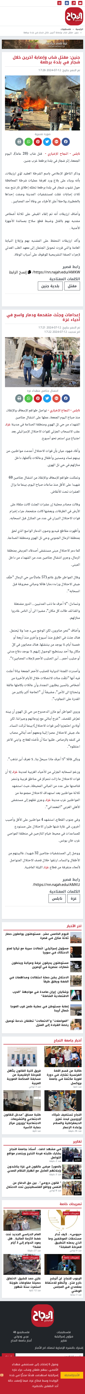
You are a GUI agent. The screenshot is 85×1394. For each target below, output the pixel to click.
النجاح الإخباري (74, 16)
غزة (74, 898)
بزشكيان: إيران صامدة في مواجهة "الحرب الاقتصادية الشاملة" (40, 994)
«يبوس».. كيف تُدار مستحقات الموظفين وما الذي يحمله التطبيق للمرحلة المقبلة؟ (65, 1240)
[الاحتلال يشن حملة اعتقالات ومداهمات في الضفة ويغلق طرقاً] (76, 981)
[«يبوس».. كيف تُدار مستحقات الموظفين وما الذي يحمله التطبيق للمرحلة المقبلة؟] (63, 1220)
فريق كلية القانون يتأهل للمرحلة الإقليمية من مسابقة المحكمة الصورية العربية (24, 1077)
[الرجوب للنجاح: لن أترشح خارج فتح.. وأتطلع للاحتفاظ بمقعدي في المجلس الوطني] (63, 1264)
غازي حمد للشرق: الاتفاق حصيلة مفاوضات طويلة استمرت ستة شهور (23, 1282)
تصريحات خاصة (71, 1204)
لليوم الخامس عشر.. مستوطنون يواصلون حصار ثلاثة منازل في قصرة (37, 936)
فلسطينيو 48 (21, 1332)
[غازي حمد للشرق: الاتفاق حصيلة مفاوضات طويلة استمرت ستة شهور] (22, 1264)
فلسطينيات (66, 29)
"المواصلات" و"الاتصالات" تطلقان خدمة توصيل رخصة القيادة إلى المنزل (37, 1023)
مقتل (72, 286)
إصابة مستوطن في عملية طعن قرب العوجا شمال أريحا (39, 1008)
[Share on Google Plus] (56, 142)
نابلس (57, 898)
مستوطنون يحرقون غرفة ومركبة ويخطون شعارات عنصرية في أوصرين (40, 965)
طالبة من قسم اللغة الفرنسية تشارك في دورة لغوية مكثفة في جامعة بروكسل (64, 1077)
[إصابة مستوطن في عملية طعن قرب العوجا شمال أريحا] (76, 1010)
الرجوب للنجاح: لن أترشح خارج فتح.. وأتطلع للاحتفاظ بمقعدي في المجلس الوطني (63, 1284)
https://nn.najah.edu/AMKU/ (56, 884)
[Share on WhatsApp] (28, 142)
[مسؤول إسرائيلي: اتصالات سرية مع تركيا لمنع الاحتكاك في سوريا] (76, 952)
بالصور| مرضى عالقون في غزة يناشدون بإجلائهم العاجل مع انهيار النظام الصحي (34, 1169)
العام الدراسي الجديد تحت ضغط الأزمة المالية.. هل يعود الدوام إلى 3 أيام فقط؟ (23, 1240)
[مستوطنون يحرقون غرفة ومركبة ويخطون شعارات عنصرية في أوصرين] (76, 966)
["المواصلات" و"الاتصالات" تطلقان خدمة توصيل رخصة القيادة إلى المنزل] (76, 1024)
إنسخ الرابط (18, 272)
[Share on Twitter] (47, 142)
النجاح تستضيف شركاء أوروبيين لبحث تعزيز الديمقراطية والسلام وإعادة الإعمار (67, 1121)
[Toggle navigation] (59, 3)
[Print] (19, 142)
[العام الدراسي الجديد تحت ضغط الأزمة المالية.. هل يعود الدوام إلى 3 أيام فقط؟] (22, 1220)
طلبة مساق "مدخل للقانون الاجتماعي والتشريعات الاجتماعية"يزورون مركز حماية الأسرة (22, 1121)
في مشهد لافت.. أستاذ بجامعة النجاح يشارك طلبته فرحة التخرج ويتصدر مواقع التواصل (34, 1153)
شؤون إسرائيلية (63, 1336)
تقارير (77, 1141)
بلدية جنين (50, 286)
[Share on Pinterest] (38, 142)
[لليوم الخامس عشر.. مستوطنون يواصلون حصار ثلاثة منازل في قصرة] (76, 937)
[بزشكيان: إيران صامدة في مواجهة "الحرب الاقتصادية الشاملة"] (76, 995)
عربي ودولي (21, 1336)
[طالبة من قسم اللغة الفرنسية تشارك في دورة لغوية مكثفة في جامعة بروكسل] (63, 1056)
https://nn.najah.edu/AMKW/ (56, 272)
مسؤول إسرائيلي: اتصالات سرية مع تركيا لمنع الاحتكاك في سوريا (38, 950)
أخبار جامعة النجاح (68, 1040)
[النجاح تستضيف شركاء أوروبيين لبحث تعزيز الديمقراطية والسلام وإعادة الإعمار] (63, 1100)
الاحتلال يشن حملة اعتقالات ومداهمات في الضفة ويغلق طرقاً (39, 979)
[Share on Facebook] (66, 142)
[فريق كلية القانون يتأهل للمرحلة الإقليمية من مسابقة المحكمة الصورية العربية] (22, 1056)
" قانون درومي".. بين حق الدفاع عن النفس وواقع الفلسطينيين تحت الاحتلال (33, 1185)
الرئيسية (79, 29)
